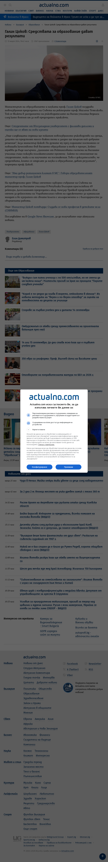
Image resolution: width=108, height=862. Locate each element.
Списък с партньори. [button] (46, 444)
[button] (54, 429)
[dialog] (54, 431)
